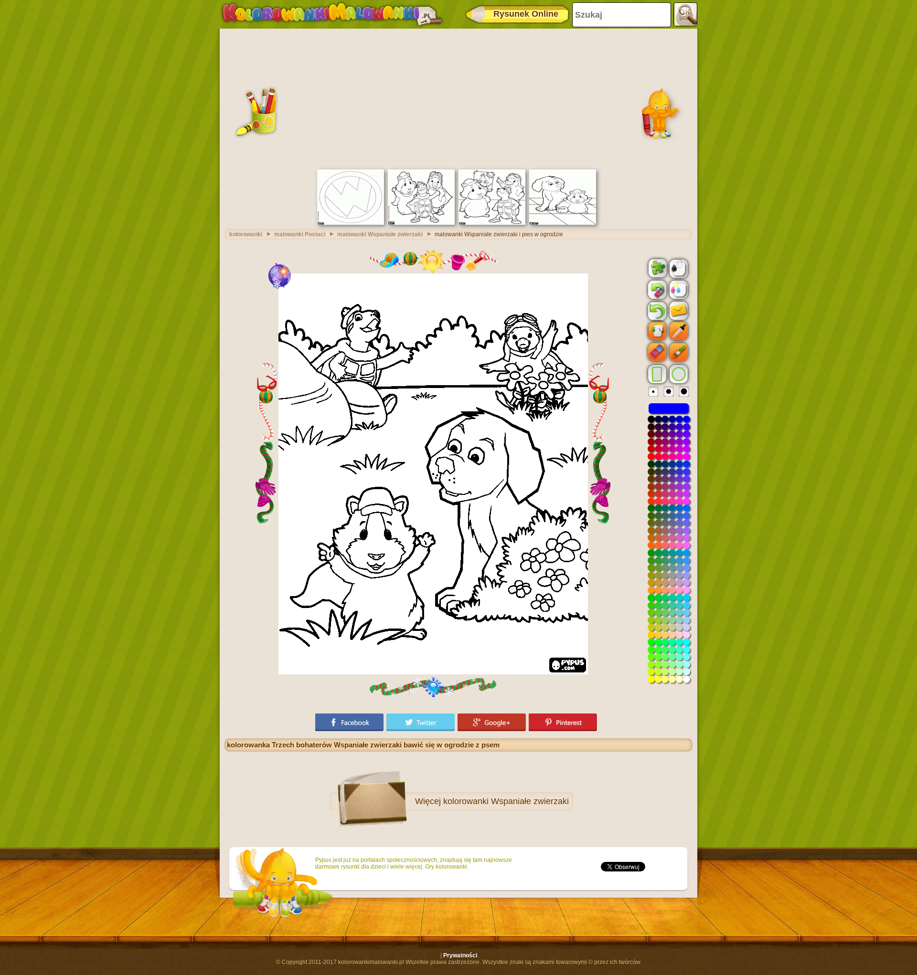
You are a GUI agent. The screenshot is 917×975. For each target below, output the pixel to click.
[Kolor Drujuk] (678, 289)
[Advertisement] (458, 98)
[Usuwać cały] (656, 290)
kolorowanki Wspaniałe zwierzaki (506, 801)
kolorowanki (245, 234)
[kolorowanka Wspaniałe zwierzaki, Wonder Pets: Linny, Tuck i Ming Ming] (421, 223)
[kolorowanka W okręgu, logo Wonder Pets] (350, 223)
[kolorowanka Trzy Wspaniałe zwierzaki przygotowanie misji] (491, 223)
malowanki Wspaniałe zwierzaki (380, 234)
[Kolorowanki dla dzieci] (332, 14)
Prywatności (460, 955)
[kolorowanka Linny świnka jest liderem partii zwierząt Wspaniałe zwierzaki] (562, 223)
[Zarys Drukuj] (678, 268)
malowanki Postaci (299, 234)
